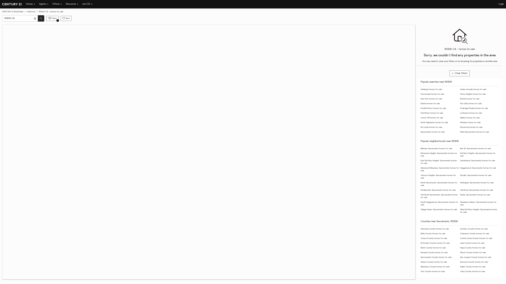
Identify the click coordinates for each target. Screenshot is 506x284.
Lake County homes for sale (472, 243)
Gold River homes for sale (432, 113)
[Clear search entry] (35, 18)
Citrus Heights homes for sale (473, 94)
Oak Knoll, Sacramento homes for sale (476, 190)
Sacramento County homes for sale (436, 257)
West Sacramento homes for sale (474, 132)
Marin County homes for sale (433, 248)
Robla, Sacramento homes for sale (475, 195)
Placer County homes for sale (473, 253)
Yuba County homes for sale (472, 272)
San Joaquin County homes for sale (475, 257)
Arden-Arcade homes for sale (473, 89)
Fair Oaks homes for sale (471, 104)
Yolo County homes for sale (433, 272)
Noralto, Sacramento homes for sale (475, 175)
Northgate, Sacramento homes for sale (477, 183)
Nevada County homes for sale (434, 253)
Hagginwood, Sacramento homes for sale (478, 168)
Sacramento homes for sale (433, 132)
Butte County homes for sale (433, 234)
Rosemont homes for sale (471, 127)
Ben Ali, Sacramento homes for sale (475, 149)
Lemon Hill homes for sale (432, 118)
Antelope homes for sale (431, 89)
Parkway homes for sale (470, 123)
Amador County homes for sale (474, 229)
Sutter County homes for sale (472, 267)
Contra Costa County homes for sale (476, 238)
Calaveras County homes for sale (474, 234)
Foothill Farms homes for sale (433, 108)
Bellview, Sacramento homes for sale (436, 149)
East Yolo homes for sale (431, 99)
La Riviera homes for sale (471, 113)
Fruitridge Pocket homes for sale (474, 108)
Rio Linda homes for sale (431, 127)
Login (501, 4)
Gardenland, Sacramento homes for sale (477, 161)
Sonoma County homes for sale (474, 262)
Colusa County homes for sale (434, 238)
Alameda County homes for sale (435, 229)
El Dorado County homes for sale (435, 243)
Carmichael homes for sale (432, 94)
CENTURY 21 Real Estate (12, 12)
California (31, 12)
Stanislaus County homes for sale (435, 267)
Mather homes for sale (470, 118)
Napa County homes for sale (472, 248)
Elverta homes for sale (469, 99)
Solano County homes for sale (434, 262)
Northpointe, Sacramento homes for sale (438, 190)
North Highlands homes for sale (434, 123)
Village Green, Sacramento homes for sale (439, 210)
